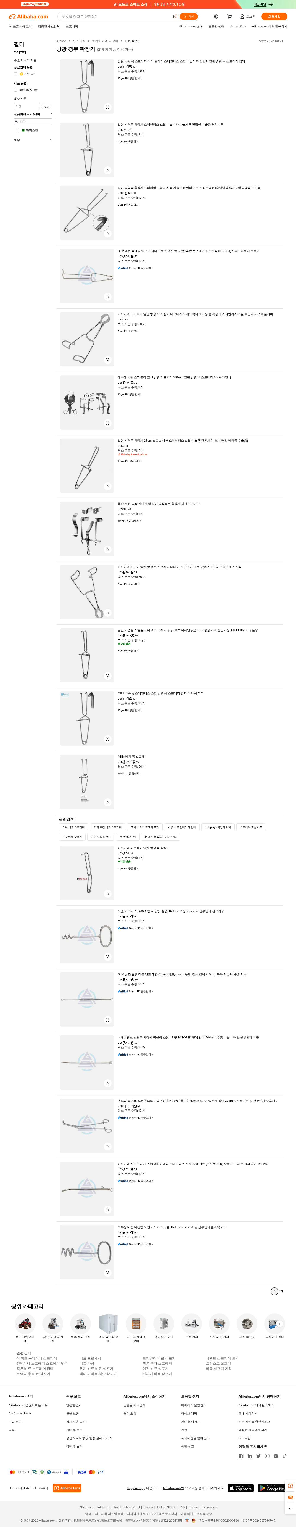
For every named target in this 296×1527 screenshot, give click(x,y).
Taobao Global (165, 1507)
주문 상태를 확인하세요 (254, 1421)
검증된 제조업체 (134, 1405)
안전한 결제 (74, 1405)
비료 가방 (87, 1363)
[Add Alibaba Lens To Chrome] (67, 1488)
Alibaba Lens (32, 1488)
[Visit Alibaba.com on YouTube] (275, 1456)
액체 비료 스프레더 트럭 (145, 827)
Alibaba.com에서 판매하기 (256, 1405)
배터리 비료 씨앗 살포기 (98, 1374)
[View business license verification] (187, 1520)
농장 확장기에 (128, 836)
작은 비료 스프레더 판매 (35, 1369)
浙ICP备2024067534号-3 (259, 1520)
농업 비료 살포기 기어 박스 (160, 836)
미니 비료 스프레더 (74, 827)
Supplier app (136, 1488)
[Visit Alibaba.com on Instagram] (267, 1456)
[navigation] (33, 668)
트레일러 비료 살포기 (159, 1358)
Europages (211, 1507)
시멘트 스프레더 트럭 (222, 1358)
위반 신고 (187, 1446)
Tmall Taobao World (127, 1507)
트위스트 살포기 (218, 1363)
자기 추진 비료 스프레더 (108, 827)
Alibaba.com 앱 (173, 1488)
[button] (175, 16)
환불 (184, 1430)
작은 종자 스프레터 (157, 1363)
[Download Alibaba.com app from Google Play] (272, 1488)
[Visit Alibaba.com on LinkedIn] (249, 1456)
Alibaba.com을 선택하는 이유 (28, 1405)
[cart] (230, 17)
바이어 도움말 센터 (194, 1405)
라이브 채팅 (189, 1413)
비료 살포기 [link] (132, 41)
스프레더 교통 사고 (251, 827)
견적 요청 (130, 1413)
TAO (182, 1507)
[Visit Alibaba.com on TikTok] (284, 1456)
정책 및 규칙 (74, 1446)
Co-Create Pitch (20, 1413)
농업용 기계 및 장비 (105, 41)
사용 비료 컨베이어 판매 (182, 827)
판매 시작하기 (248, 1413)
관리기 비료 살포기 (157, 1374)
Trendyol (194, 1507)
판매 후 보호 (74, 1430)
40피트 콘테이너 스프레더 (36, 1358)
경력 (12, 1430)
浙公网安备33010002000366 (218, 1520)
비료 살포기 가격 (219, 1369)
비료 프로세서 (90, 1358)
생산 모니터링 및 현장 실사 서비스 (89, 1438)
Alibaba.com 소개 (21, 1396)
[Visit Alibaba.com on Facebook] (241, 1456)
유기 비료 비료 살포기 (96, 1369)
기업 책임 (15, 1421)
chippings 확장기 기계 (218, 827)
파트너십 (245, 1438)
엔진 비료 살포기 (156, 1369)
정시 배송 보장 (76, 1421)
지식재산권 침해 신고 (195, 1438)
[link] (290, 1486)
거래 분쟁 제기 (191, 1421)
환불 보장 (72, 1413)
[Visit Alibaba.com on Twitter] (258, 1456)
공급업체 (134, 78)
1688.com (103, 1507)
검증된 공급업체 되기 (253, 1430)
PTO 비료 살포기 (72, 836)
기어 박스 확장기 (101, 836)
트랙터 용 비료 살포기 (33, 1374)
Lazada (148, 1507)
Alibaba (61, 41)
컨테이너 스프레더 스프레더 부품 (42, 1363)
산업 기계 (79, 41)
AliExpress (86, 1507)
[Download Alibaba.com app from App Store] (241, 1488)
